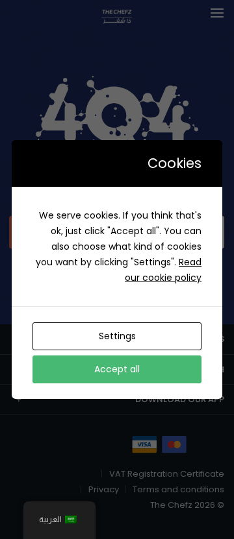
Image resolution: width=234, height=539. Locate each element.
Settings (117, 335)
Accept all (117, 369)
